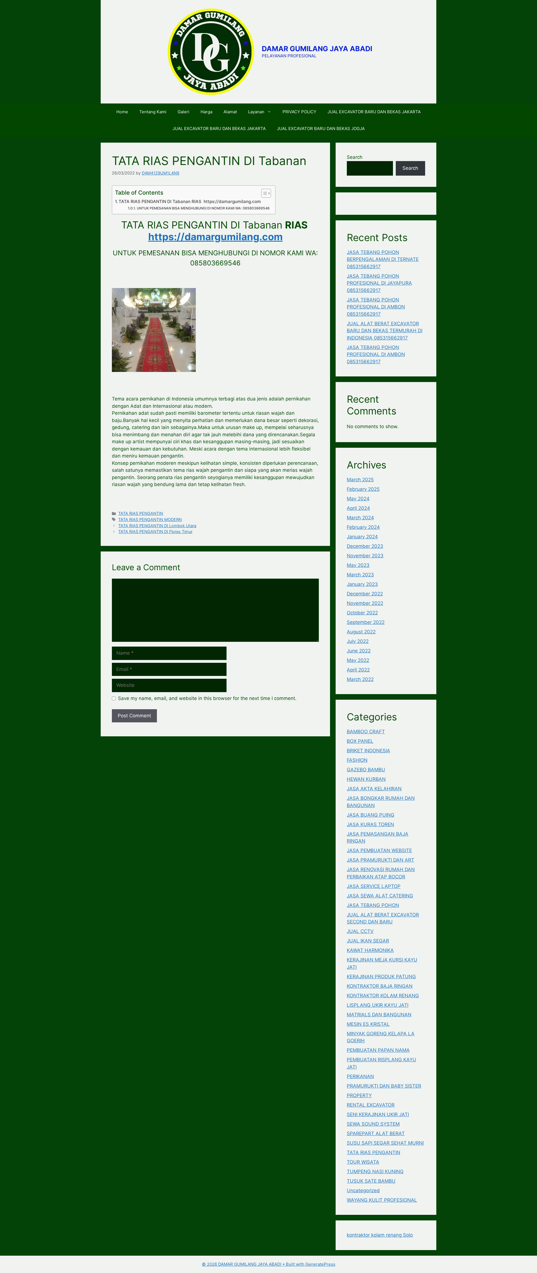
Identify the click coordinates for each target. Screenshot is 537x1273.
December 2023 (365, 546)
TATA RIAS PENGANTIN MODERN (150, 519)
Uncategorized (363, 1190)
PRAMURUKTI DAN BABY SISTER (384, 1086)
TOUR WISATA (363, 1162)
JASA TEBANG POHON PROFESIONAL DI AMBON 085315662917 (376, 307)
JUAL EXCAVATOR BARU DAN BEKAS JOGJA (321, 128)
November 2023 (365, 555)
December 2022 (365, 594)
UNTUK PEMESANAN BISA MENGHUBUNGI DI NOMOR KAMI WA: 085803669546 (203, 208)
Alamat (230, 111)
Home (122, 111)
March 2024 (360, 517)
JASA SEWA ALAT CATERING (380, 896)
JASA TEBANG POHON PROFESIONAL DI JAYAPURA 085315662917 (379, 283)
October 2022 (362, 613)
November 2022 (365, 603)
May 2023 (358, 565)
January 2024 (362, 536)
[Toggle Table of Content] (263, 193)
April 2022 (358, 670)
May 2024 (358, 498)
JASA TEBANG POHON (373, 905)
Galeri (183, 111)
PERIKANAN (360, 1076)
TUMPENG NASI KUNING (375, 1171)
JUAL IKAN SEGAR (368, 941)
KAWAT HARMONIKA (370, 950)
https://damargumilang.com (215, 236)
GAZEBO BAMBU (366, 769)
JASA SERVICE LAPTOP (374, 886)
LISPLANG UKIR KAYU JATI (377, 1005)
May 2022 (358, 660)
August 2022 (361, 632)
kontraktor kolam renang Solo (380, 1235)
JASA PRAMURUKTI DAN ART (380, 860)
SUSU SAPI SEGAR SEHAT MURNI (385, 1143)
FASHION (357, 760)
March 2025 (360, 479)
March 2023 (360, 574)
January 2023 (362, 584)
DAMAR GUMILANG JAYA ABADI (317, 48)
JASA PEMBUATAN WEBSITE (379, 850)
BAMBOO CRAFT (366, 731)
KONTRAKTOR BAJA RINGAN (380, 986)
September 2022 (366, 622)
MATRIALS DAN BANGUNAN (379, 1014)
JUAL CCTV (360, 931)
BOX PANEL (360, 741)
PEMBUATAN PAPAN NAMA (378, 1050)
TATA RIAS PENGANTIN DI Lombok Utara (157, 525)
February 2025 (363, 489)
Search (354, 157)
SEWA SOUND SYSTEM (373, 1124)
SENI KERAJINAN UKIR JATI (378, 1114)
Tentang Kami (152, 111)
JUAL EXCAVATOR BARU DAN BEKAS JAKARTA (374, 111)
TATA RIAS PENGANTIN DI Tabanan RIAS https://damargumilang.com (190, 201)
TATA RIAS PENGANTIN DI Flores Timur (155, 531)
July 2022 (358, 641)
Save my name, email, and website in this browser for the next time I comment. (207, 698)
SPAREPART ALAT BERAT (376, 1133)
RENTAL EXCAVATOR (371, 1105)
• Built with (253, 1264)
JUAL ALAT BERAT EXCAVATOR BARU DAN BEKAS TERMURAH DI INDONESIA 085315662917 (384, 331)
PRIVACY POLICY (299, 111)
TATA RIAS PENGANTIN (140, 513)
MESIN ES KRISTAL (368, 1024)
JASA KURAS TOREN (370, 824)
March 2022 (360, 679)
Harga (206, 111)
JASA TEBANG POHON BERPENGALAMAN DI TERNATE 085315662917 (383, 259)
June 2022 (359, 651)
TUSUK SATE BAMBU (371, 1181)
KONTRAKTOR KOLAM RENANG (383, 995)
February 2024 (363, 527)
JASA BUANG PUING (370, 815)
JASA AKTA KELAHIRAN (374, 788)
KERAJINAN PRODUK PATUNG (381, 976)
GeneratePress (320, 1264)
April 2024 (358, 508)
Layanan (256, 111)
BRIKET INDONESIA (368, 750)
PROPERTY (359, 1095)
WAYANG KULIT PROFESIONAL (382, 1200)
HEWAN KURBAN (366, 779)
